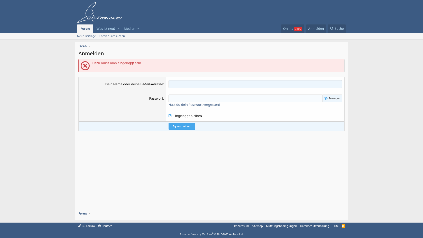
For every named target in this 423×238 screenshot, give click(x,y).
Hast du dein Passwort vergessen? (194, 104)
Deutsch (106, 226)
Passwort (156, 98)
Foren (85, 28)
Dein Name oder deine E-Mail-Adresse (134, 84)
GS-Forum (88, 226)
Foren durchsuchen (112, 36)
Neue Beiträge (86, 36)
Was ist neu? (105, 28)
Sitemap (257, 226)
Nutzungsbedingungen (281, 226)
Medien (129, 28)
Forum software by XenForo (212, 234)
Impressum (241, 226)
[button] (118, 28)
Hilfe (336, 226)
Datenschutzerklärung (314, 226)
